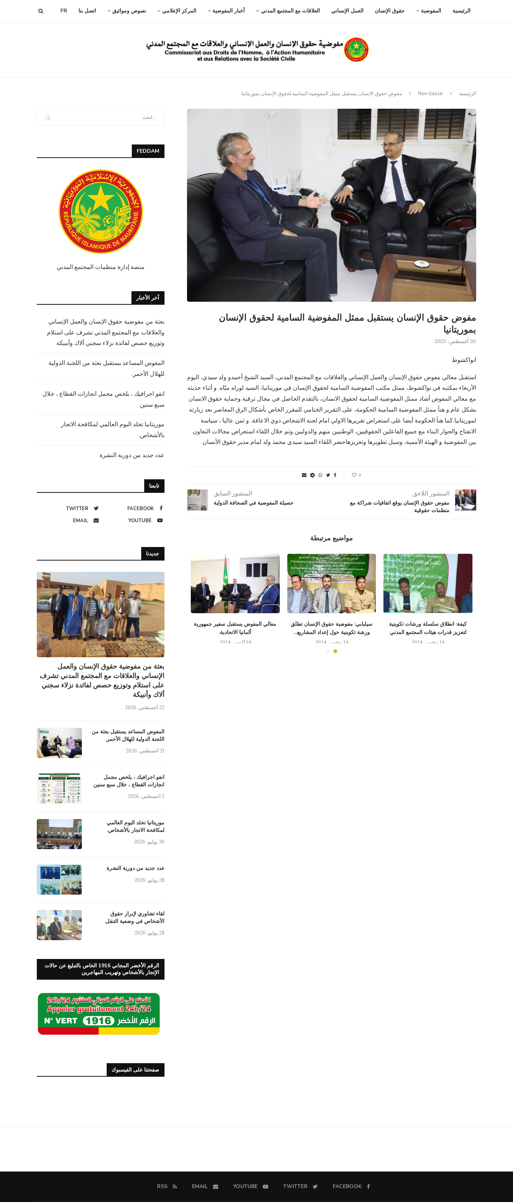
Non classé (430, 93)
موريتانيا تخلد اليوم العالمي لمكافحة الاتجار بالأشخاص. (135, 826)
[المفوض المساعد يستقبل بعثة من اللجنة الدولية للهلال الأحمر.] (59, 743)
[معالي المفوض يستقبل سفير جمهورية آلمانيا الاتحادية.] (235, 583)
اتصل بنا (87, 10)
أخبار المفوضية (229, 10)
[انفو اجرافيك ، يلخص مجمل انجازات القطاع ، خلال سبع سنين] (59, 788)
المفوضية (431, 10)
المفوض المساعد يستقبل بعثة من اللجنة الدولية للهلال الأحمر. (128, 735)
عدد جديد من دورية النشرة (132, 455)
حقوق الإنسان (390, 10)
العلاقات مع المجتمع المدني (290, 10)
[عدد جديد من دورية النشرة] (59, 880)
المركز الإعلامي (179, 10)
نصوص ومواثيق (129, 10)
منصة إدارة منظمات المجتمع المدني (101, 266)
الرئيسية (462, 10)
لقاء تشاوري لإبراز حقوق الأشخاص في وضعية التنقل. (134, 917)
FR (63, 10)
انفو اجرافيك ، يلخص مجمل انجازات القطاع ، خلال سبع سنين (129, 780)
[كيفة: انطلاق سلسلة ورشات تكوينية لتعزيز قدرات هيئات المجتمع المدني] (427, 583)
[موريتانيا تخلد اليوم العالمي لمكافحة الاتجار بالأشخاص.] (59, 834)
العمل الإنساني (347, 10)
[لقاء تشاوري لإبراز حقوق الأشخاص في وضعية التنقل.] (59, 925)
